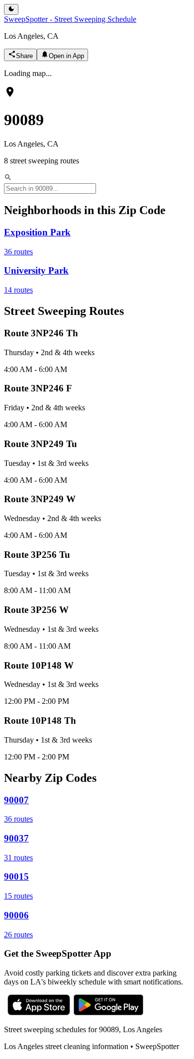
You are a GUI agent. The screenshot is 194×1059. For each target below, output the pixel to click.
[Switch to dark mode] (11, 9)
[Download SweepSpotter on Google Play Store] (108, 1012)
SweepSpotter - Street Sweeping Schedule (70, 19)
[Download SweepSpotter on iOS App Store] (39, 1012)
